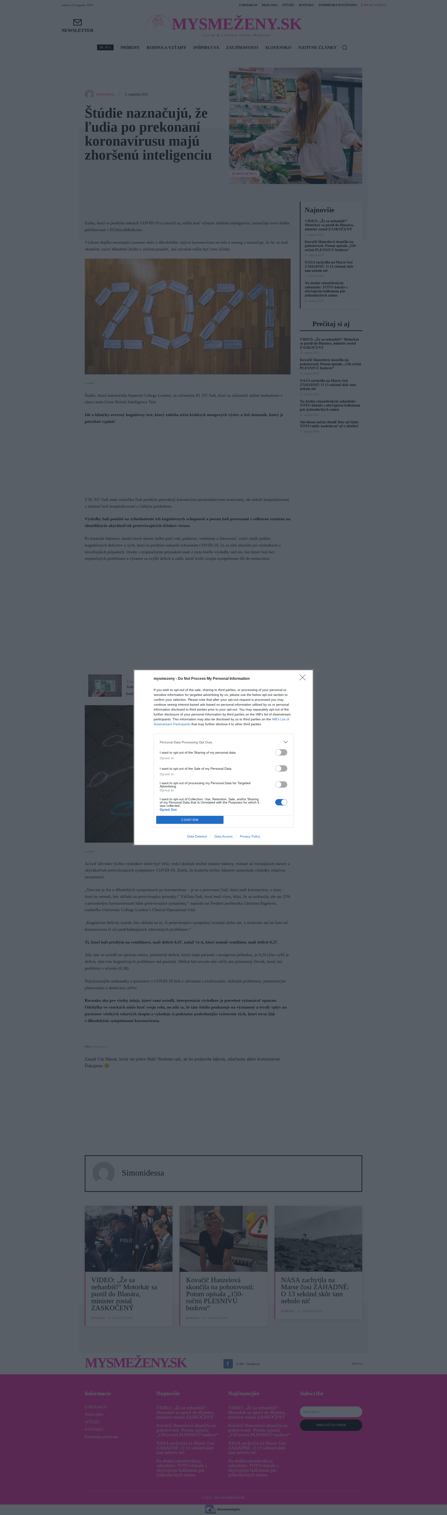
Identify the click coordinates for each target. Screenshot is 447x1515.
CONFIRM (190, 820)
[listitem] (223, 742)
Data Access (223, 836)
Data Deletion (197, 836)
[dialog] (223, 757)
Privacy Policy (250, 836)
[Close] (304, 678)
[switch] (281, 752)
